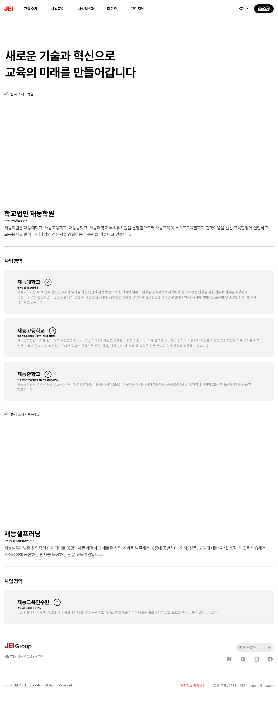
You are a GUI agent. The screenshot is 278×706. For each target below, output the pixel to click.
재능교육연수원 (33, 602)
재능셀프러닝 (22, 534)
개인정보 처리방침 (192, 686)
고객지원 (137, 8)
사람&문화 (86, 8)
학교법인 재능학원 (29, 214)
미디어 (112, 8)
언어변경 (244, 8)
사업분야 (58, 8)
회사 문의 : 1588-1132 (229, 686)
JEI (14, 8)
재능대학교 (28, 282)
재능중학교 (28, 374)
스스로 (264, 8)
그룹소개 (31, 8)
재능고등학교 (31, 331)
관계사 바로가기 (247, 647)
